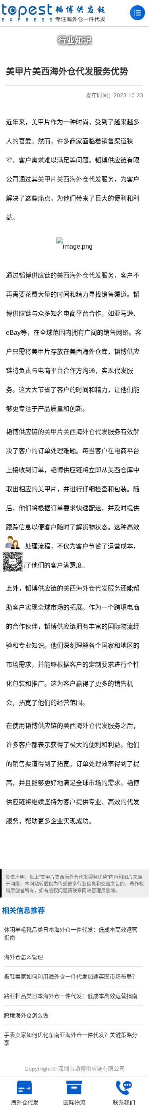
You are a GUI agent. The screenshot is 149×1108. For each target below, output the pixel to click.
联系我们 (124, 1102)
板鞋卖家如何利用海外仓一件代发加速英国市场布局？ (70, 976)
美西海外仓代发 (79, 275)
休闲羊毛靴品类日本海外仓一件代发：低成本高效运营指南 (70, 934)
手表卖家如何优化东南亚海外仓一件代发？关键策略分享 (70, 1039)
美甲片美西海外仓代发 (69, 179)
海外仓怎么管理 (23, 957)
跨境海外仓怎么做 (26, 1015)
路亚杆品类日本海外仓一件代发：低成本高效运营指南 (70, 996)
